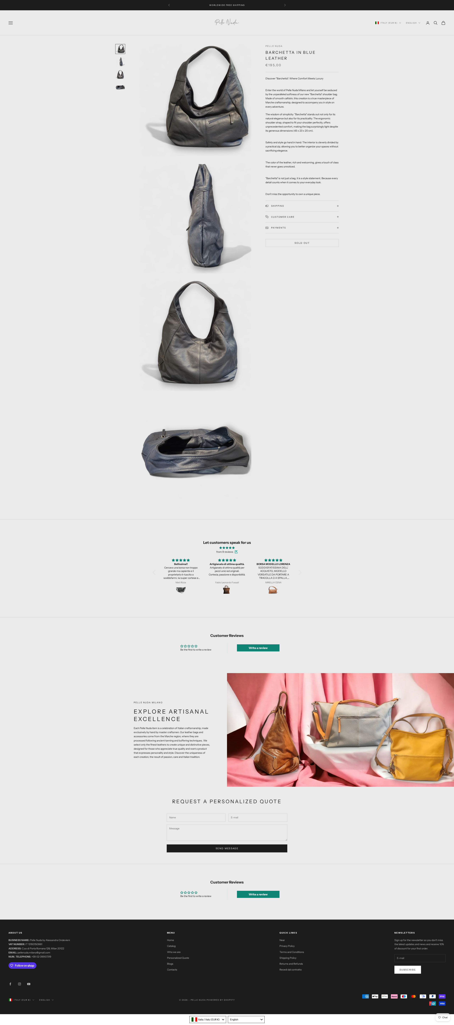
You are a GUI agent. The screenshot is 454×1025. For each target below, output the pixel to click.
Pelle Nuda (274, 46)
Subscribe (408, 969)
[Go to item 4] (120, 87)
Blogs (170, 963)
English (411, 23)
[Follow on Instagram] (19, 984)
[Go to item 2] (120, 62)
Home (170, 940)
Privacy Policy (287, 946)
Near (282, 940)
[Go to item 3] (120, 75)
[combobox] (207, 1019)
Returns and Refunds (291, 963)
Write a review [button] (258, 648)
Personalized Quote (178, 957)
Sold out (302, 242)
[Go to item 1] (120, 49)
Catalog (171, 946)
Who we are (174, 952)
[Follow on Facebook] (10, 984)
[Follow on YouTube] (29, 984)
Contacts (172, 969)
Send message (227, 848)
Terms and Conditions (291, 952)
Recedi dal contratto (290, 969)
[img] (227, 548)
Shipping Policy (287, 957)
